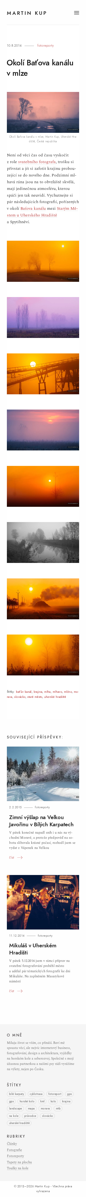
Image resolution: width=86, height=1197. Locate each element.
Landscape (15, 1108)
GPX (11, 1101)
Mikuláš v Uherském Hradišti (32, 949)
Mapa (31, 1108)
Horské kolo (27, 1101)
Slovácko (19, 697)
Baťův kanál (23, 692)
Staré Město (34, 697)
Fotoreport (54, 1094)
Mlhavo (57, 692)
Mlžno (68, 692)
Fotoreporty (45, 45)
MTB (58, 1108)
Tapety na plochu (19, 1162)
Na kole (13, 1116)
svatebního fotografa (37, 162)
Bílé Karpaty (16, 1094)
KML (42, 1101)
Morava (45, 1108)
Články (12, 1143)
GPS (69, 1094)
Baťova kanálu (33, 208)
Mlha (47, 692)
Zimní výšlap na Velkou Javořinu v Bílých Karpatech (41, 820)
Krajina (38, 692)
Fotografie (14, 1150)
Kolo (53, 1101)
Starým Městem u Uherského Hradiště (42, 211)
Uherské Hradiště (55, 697)
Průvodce (30, 1116)
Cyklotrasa (36, 1094)
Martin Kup (42, 1186)
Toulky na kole (17, 1168)
